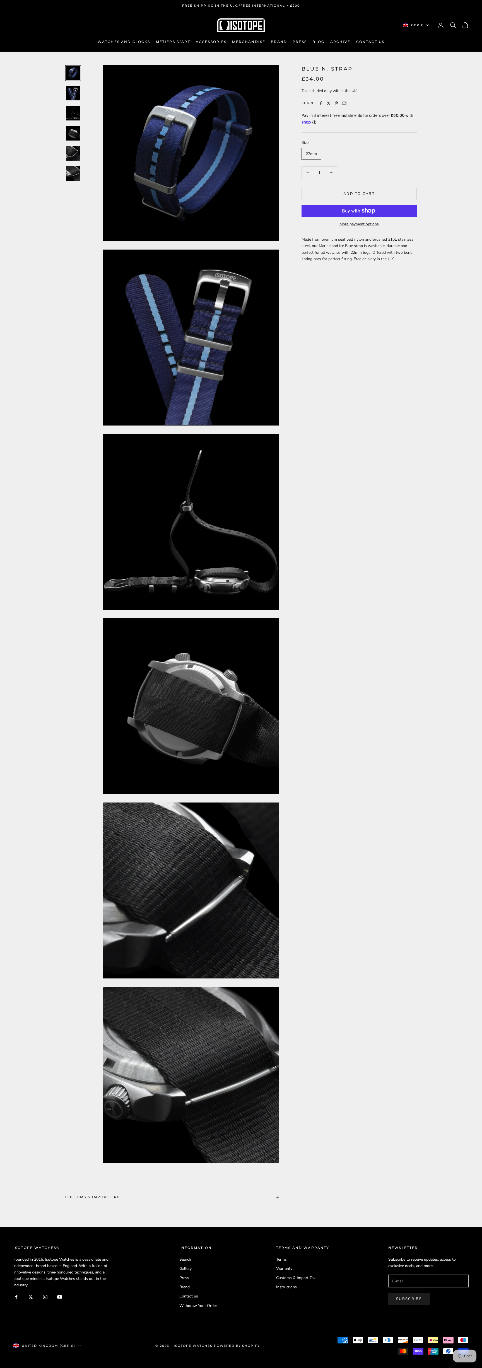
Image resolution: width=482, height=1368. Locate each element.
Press (300, 42)
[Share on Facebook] (321, 103)
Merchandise (248, 42)
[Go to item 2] (73, 93)
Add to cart (359, 193)
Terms (281, 1259)
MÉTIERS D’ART (173, 42)
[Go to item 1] (73, 73)
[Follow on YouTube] (59, 1297)
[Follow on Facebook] (16, 1297)
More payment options (359, 224)
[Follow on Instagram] (45, 1297)
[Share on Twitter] (328, 103)
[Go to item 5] (73, 153)
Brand (279, 42)
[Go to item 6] (73, 173)
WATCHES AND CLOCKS (124, 42)
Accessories (211, 42)
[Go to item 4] (73, 133)
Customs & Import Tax (295, 1277)
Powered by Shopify (237, 1346)
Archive (340, 42)
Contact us (370, 42)
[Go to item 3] (73, 113)
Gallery (185, 1268)
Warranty (284, 1268)
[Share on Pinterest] (336, 103)
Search (185, 1259)
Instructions (286, 1287)
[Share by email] (344, 103)
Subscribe (409, 1298)
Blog (318, 42)
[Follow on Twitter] (30, 1297)
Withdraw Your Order (198, 1305)
